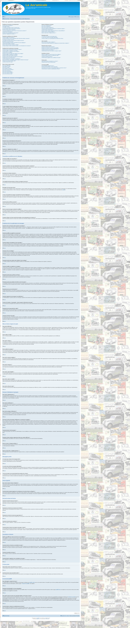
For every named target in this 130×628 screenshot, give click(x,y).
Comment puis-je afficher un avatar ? (9, 43)
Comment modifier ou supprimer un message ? (10, 50)
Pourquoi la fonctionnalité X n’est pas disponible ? (50, 66)
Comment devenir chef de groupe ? (47, 29)
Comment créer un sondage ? (7, 52)
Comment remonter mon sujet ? (8, 61)
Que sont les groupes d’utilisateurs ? (48, 27)
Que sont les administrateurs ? (47, 25)
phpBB (63, 189)
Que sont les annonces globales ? (8, 69)
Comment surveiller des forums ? (47, 56)
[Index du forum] (14, 8)
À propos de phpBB (25, 583)
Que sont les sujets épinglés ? (7, 71)
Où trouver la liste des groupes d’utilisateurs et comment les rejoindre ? (53, 28)
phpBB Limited (32, 582)
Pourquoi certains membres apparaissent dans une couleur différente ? (53, 30)
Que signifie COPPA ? (6, 26)
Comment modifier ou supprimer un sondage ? (10, 54)
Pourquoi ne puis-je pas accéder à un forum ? (10, 55)
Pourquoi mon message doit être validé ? (9, 60)
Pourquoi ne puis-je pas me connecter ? (9, 29)
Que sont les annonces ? (7, 70)
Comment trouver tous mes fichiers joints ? (49, 62)
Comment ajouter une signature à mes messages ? (11, 51)
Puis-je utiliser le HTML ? (7, 66)
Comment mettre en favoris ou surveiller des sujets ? (50, 55)
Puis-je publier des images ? (7, 68)
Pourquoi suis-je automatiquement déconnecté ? (10, 32)
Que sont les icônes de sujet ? (8, 73)
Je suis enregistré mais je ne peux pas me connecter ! (11, 28)
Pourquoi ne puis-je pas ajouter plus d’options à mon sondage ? (13, 53)
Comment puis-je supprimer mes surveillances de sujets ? (51, 57)
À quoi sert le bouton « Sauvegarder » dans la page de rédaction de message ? (16, 59)
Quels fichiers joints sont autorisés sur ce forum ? (50, 61)
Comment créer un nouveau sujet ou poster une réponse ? (12, 49)
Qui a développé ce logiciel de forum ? (48, 65)
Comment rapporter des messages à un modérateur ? (11, 58)
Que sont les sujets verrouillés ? (8, 72)
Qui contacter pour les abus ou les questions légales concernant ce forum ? (54, 67)
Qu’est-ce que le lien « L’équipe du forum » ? (49, 32)
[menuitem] (4, 17)
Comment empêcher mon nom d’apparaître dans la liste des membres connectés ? (16, 38)
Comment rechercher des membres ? (48, 49)
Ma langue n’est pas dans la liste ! (8, 41)
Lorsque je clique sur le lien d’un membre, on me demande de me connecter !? (17, 45)
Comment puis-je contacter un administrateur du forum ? (51, 68)
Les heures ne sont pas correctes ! (8, 39)
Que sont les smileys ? (6, 67)
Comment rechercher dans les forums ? (48, 46)
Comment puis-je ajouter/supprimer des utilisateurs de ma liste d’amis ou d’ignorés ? (55, 43)
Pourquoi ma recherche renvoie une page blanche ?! (50, 48)
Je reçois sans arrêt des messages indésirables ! (50, 37)
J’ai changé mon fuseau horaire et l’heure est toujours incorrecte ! (13, 40)
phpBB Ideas (58, 589)
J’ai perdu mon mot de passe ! (7, 31)
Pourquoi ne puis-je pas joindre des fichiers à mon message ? (13, 56)
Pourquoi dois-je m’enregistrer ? (8, 25)
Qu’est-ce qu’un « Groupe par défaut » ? (48, 31)
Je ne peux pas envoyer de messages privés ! (49, 36)
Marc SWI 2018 (46, 618)
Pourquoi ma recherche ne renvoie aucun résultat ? (50, 47)
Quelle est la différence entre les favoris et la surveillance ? (51, 54)
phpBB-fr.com (38, 618)
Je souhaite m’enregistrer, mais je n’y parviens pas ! (11, 27)
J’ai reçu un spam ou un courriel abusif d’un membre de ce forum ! (52, 38)
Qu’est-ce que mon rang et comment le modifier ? (11, 44)
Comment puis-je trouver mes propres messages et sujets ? (51, 50)
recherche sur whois (71, 596)
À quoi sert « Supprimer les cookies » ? (9, 33)
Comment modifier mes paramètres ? (9, 37)
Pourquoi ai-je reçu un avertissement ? (9, 57)
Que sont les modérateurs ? (46, 26)
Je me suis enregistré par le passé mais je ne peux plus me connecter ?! (14, 30)
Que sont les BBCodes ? (7, 65)
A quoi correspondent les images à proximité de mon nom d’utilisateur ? (14, 42)
